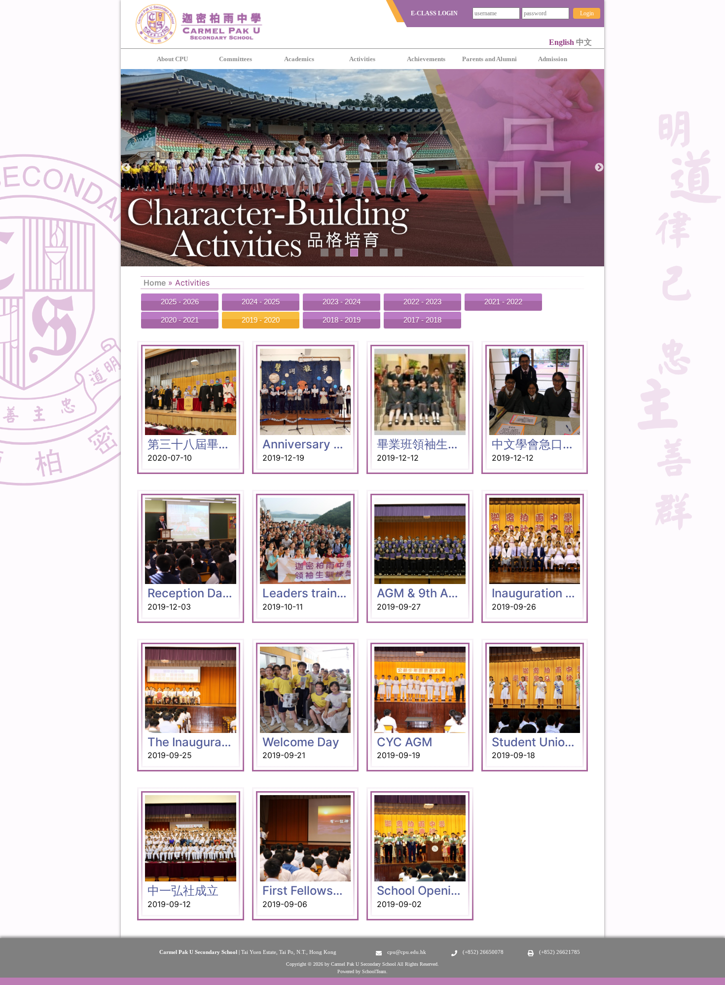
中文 (584, 42)
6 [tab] (398, 252)
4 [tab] (369, 252)
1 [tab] (324, 252)
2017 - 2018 (422, 320)
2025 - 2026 (180, 301)
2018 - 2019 (342, 320)
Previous (126, 168)
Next (599, 168)
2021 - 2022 (503, 301)
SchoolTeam (374, 971)
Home (155, 283)
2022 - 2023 (422, 301)
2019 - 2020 (261, 320)
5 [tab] (384, 252)
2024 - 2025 (261, 301)
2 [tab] (339, 252)
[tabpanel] (362, 167)
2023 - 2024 (342, 301)
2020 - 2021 (180, 320)
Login (587, 13)
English (562, 42)
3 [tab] (354, 252)
